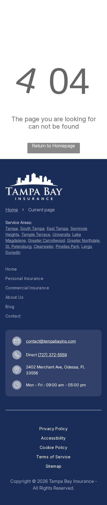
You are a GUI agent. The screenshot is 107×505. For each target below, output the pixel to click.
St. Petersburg (18, 246)
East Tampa (57, 228)
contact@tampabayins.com (51, 341)
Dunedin (13, 252)
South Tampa (32, 228)
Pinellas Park (67, 246)
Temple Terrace (35, 234)
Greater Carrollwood (46, 240)
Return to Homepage (53, 146)
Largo (86, 246)
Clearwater (43, 246)
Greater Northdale (83, 240)
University (61, 234)
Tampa (11, 228)
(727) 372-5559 (52, 354)
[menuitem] (53, 269)
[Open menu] (93, 15)
